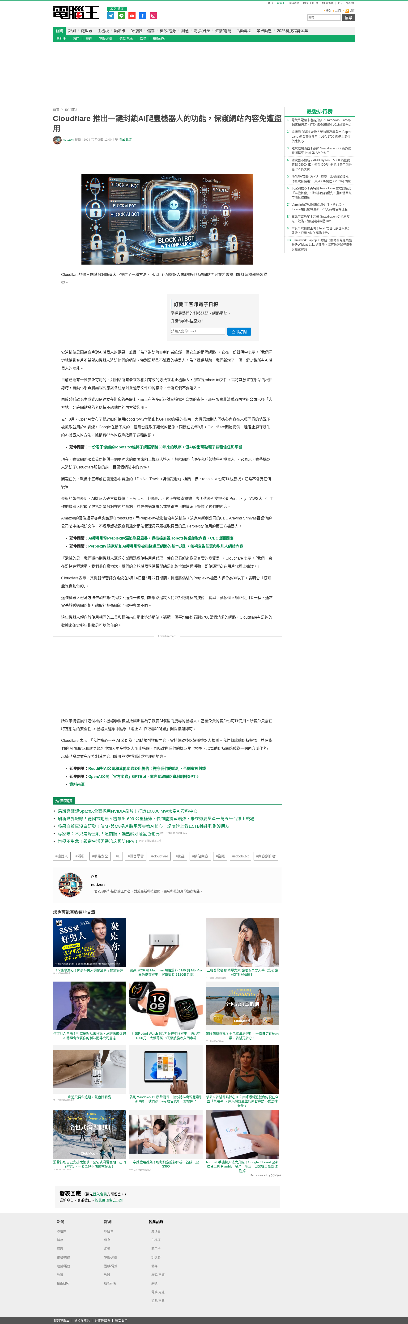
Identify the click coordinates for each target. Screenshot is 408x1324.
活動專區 (243, 31)
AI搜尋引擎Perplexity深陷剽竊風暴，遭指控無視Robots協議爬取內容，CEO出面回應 (161, 538)
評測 (72, 31)
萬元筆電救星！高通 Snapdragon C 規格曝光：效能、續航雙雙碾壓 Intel (321, 219)
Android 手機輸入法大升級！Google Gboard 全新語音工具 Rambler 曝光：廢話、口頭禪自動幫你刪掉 (242, 1166)
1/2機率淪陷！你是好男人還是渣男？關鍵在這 (89, 970)
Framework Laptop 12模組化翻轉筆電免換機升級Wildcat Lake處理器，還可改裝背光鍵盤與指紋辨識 (322, 244)
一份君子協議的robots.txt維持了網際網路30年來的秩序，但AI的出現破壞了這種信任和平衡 (165, 447)
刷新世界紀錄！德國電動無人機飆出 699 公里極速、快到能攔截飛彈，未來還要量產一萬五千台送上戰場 (156, 818)
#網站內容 (200, 856)
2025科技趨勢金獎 (292, 31)
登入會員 (100, 1194)
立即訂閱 (239, 332)
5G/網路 (71, 109)
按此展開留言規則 (109, 1200)
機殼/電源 (168, 31)
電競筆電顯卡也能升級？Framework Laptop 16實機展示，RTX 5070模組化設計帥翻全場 (322, 122)
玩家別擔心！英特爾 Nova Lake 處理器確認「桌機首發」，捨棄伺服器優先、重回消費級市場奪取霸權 (322, 192)
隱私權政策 (82, 1320)
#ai (118, 856)
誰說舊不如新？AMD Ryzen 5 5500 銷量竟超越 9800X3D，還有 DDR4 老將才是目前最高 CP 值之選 (322, 164)
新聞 (59, 31)
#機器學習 (136, 856)
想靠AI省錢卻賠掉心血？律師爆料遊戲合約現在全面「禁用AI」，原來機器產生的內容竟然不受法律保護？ (242, 1101)
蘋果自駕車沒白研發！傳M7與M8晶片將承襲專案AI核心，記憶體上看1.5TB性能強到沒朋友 (144, 826)
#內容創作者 (266, 856)
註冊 (338, 11)
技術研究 (159, 38)
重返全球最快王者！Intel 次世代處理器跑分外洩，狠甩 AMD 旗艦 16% (321, 231)
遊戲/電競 (223, 31)
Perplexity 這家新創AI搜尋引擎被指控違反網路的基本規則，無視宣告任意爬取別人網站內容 (165, 546)
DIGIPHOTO (310, 3)
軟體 (143, 38)
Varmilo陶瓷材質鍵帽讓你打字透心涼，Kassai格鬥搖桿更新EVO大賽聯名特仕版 (320, 207)
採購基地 (294, 3)
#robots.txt (240, 856)
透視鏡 (350, 3)
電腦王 (76, 13)
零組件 (61, 38)
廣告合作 (121, 1320)
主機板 (103, 31)
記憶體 (136, 31)
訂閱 (352, 11)
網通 (185, 31)
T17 (340, 3)
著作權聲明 (102, 1320)
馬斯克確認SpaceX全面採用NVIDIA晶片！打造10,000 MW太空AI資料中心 (128, 811)
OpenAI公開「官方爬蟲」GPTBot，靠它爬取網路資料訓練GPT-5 (143, 777)
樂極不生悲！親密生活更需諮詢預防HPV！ (98, 841)
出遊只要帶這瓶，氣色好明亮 (89, 1097)
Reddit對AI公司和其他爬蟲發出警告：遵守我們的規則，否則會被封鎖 (147, 769)
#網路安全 (100, 856)
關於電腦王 (61, 1320)
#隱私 (80, 856)
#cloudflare (159, 856)
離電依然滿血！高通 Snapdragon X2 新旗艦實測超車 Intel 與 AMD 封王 (321, 151)
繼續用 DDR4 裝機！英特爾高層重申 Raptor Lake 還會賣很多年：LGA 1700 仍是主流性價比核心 (321, 136)
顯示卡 (119, 31)
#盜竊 (220, 856)
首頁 (56, 109)
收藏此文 (125, 139)
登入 (329, 11)
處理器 (86, 31)
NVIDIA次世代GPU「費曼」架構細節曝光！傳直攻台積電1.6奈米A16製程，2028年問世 (322, 179)
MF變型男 (328, 3)
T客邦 (269, 3)
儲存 (151, 31)
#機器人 (61, 856)
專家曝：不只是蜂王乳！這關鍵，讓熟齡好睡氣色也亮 (109, 833)
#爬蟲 (180, 856)
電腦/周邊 (202, 31)
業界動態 (264, 31)
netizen (68, 139)
